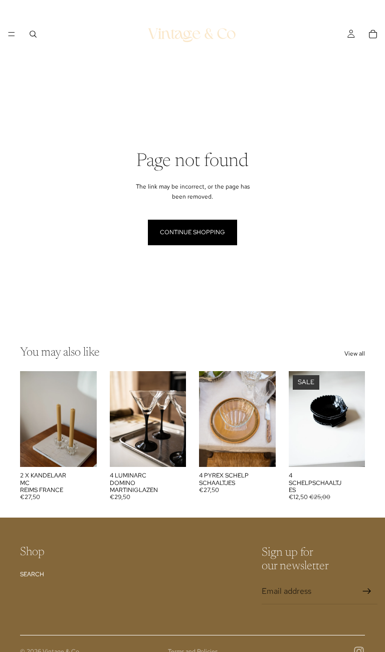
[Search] (33, 34)
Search (32, 574)
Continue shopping (192, 232)
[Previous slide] (31, 419)
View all (354, 354)
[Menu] (11, 34)
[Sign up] (366, 591)
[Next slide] (86, 419)
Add (89, 451)
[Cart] (373, 34)
